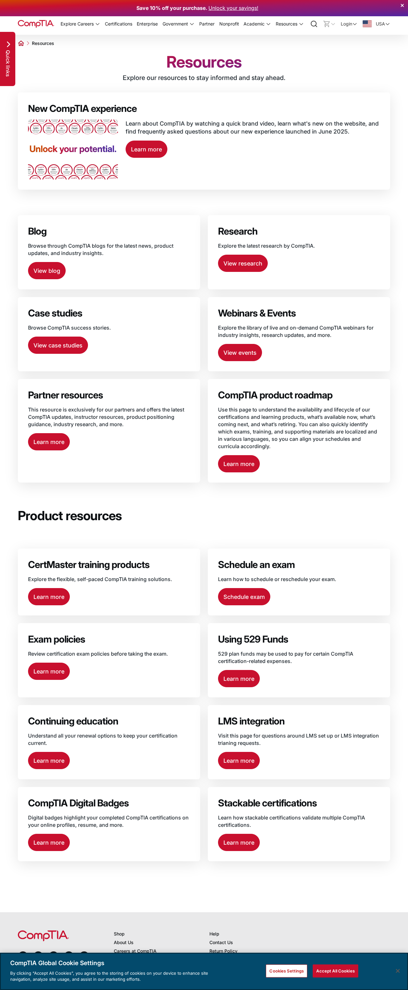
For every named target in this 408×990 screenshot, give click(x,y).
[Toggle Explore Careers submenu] (97, 23)
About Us (124, 942)
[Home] (36, 24)
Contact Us (221, 942)
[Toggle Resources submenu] (301, 23)
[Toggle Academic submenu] (268, 23)
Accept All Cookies (335, 970)
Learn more (146, 149)
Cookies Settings (286, 970)
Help (214, 933)
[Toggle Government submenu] (191, 23)
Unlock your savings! (233, 8)
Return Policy (223, 951)
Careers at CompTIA (135, 951)
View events (240, 352)
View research (242, 263)
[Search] (314, 24)
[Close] (398, 971)
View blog (46, 270)
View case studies (58, 345)
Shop (119, 933)
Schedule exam (244, 596)
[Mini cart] (329, 24)
